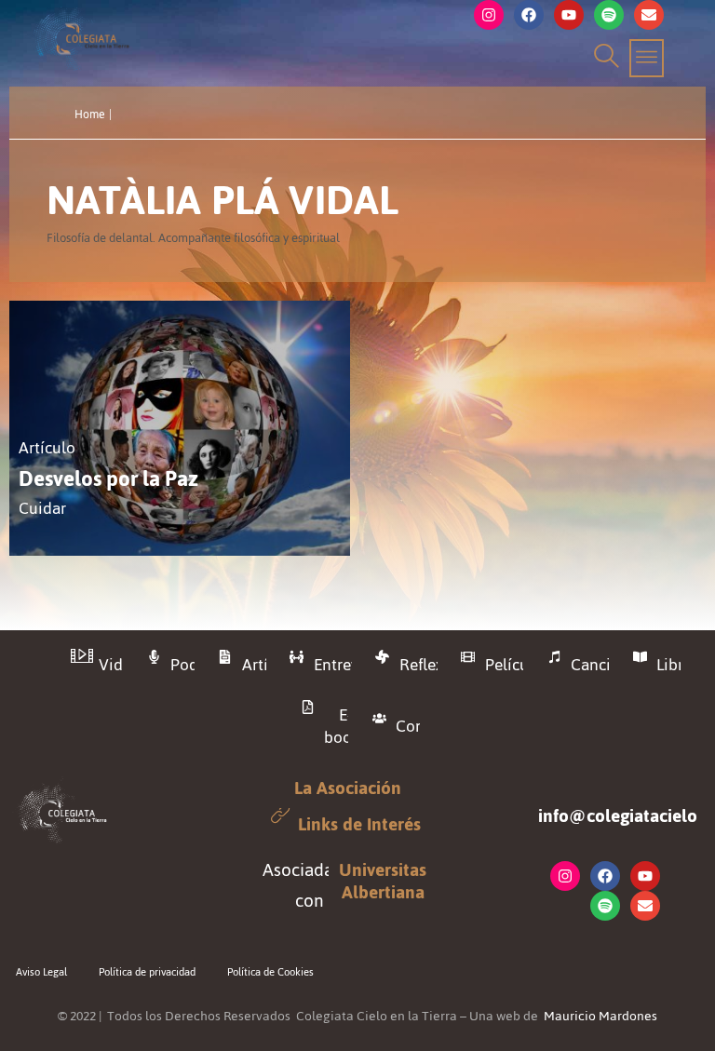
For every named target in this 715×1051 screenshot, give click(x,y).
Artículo (47, 448)
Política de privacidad (147, 972)
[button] (603, 58)
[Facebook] (529, 15)
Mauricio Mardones (600, 1016)
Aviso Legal (41, 972)
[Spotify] (609, 15)
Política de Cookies (270, 972)
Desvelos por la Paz (108, 479)
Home (89, 114)
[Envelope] (649, 15)
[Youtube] (569, 15)
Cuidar (42, 509)
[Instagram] (489, 15)
